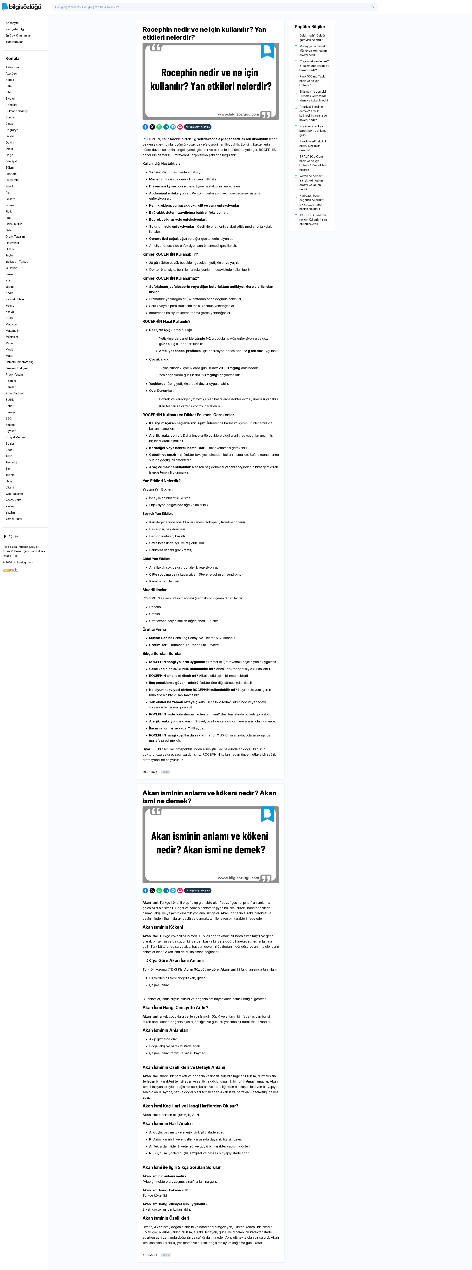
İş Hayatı (11, 268)
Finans (10, 205)
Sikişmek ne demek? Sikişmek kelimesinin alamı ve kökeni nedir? (313, 96)
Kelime (10, 305)
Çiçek (9, 123)
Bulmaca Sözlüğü (17, 111)
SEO (9, 418)
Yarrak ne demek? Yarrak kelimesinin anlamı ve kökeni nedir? (311, 182)
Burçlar (10, 117)
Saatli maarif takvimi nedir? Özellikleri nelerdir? (312, 145)
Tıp (8, 468)
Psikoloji (11, 381)
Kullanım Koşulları (29, 546)
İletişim (7, 555)
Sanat (9, 406)
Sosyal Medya (15, 437)
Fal (8, 192)
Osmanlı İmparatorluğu (20, 362)
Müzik (9, 356)
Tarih (9, 456)
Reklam (40, 551)
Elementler (12, 180)
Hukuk (10, 249)
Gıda (9, 230)
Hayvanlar (12, 243)
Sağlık (10, 399)
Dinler (9, 149)
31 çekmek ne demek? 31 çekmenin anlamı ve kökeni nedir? (314, 65)
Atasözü (11, 73)
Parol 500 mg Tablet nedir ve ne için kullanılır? (312, 81)
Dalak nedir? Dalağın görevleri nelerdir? (313, 38)
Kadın (9, 293)
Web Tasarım (14, 494)
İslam (9, 280)
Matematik (12, 330)
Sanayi (10, 412)
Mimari (10, 343)
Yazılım (10, 512)
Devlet (10, 136)
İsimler (10, 274)
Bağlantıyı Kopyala (200, 126)
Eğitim (10, 167)
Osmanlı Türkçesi (17, 368)
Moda (9, 349)
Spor (9, 450)
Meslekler (12, 337)
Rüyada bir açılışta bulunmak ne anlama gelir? (313, 130)
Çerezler (28, 551)
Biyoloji (10, 98)
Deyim (10, 142)
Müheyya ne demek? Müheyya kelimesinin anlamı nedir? (313, 50)
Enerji (9, 186)
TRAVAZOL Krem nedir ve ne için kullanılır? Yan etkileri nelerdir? (312, 163)
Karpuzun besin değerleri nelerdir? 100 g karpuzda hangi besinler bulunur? (313, 202)
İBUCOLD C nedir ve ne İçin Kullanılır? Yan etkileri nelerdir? (313, 219)
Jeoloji (10, 287)
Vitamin (10, 487)
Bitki (8, 92)
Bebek (10, 80)
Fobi (8, 218)
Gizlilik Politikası (12, 551)
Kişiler (9, 318)
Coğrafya (12, 130)
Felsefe (10, 199)
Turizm (10, 475)
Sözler (10, 443)
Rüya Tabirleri (15, 393)
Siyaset (10, 431)
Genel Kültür (14, 224)
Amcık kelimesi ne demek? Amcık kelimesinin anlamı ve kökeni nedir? (313, 113)
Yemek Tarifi (14, 519)
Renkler (10, 387)
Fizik (9, 211)
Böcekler (11, 105)
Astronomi (12, 67)
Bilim (9, 86)
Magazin (11, 324)
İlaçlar (9, 255)
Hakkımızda (10, 546)
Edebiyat (11, 161)
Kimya (10, 312)
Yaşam (10, 506)
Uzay (9, 481)
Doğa (9, 155)
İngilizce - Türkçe (17, 261)
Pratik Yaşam (14, 374)
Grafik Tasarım (15, 236)
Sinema (10, 425)
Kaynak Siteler (15, 299)
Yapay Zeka (13, 500)
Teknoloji (12, 462)
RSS (15, 555)
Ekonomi (11, 174)
